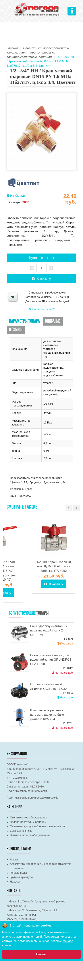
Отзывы (16, 329)
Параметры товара (24, 321)
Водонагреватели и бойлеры (28, 822)
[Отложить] (12, 297)
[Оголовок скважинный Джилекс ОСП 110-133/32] (19, 691)
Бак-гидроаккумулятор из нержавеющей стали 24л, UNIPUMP (48, 630)
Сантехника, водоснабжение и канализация (38, 826)
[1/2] (54, 539)
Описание (52, 321)
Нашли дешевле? (43, 309)
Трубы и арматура (21, 877)
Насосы (15, 881)
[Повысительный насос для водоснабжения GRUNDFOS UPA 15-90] (19, 662)
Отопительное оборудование (28, 817)
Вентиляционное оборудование (30, 835)
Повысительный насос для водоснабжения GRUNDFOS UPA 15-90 (50, 659)
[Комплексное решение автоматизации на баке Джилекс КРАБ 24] (19, 717)
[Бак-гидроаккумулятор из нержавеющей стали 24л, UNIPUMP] (19, 633)
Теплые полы (18, 872)
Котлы (14, 859)
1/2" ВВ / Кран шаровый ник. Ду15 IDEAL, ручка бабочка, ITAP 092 (54, 566)
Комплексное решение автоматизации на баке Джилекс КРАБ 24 (47, 714)
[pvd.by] (37, 8)
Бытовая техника (21, 830)
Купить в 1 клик (41, 258)
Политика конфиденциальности (27, 791)
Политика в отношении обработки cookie (32, 797)
